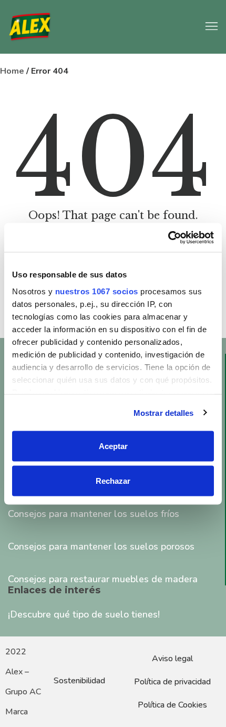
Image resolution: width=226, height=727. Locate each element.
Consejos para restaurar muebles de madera (103, 579)
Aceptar (113, 446)
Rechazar (113, 480)
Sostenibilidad (79, 680)
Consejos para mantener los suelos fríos (93, 513)
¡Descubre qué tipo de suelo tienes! (84, 614)
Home (12, 71)
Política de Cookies (172, 705)
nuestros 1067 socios (96, 290)
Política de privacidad (172, 682)
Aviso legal (172, 658)
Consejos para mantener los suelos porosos (101, 546)
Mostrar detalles (163, 412)
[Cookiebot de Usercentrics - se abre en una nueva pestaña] (168, 237)
